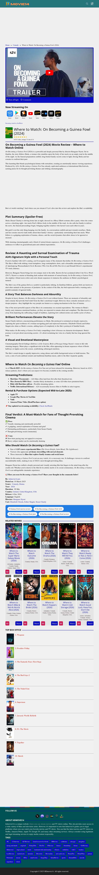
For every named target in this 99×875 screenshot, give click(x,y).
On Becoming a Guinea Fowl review (55, 514)
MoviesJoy (49, 854)
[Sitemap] (61, 816)
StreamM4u (72, 858)
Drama (21, 484)
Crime (14, 613)
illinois (57, 850)
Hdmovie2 (10, 850)
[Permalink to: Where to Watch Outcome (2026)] (31, 535)
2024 (13, 486)
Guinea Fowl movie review (21, 509)
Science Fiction (29, 613)
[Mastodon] (42, 816)
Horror (63, 563)
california (64, 841)
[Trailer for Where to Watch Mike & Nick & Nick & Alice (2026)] (7, 623)
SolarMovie (54, 858)
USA (35, 491)
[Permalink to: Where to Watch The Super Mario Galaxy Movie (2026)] (13, 535)
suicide (82, 858)
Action (64, 562)
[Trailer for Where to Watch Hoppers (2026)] (43, 623)
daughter (82, 841)
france (58, 845)
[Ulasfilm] (57, 816)
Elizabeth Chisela (16, 502)
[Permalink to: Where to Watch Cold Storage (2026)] (67, 587)
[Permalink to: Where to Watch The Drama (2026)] (49, 535)
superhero (10, 862)
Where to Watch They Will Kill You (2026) (67, 554)
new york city (60, 854)
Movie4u (39, 854)
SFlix (25, 858)
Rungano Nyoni (19, 499)
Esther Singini (29, 502)
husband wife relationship (42, 850)
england (23, 845)
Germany (85, 619)
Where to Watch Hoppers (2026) (49, 605)
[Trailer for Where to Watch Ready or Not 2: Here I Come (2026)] (79, 572)
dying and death (12, 845)
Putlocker (10, 858)
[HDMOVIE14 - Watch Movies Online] (17, 3)
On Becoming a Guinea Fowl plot (23, 514)
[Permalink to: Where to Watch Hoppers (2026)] (49, 587)
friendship (67, 845)
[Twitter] (37, 816)
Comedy (15, 484)
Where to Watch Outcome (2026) (31, 554)
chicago (72, 841)
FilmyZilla (32, 845)
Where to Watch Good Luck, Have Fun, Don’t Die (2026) (85, 607)
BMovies (55, 841)
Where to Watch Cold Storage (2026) (67, 605)
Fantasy (10, 568)
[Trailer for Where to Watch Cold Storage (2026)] (61, 623)
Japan (14, 568)
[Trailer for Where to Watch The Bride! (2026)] (25, 623)
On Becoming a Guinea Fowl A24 (49, 509)
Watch (18, 572)
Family (16, 566)
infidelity (66, 850)
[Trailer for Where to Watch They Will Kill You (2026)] (61, 572)
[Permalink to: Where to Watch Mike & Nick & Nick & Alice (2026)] (13, 587)
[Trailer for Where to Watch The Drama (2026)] (43, 572)
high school (21, 850)
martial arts (21, 854)
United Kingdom (26, 491)
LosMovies (10, 854)
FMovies (50, 845)
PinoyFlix (71, 854)
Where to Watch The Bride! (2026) (31, 605)
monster (30, 854)
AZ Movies (26, 841)
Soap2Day (44, 858)
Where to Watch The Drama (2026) (49, 553)
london (81, 850)
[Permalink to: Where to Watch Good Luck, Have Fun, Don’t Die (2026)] (85, 587)
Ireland (16, 491)
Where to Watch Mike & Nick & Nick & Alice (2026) (14, 606)
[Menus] (92, 3)
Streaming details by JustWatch (14, 123)
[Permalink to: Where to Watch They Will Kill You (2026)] (67, 535)
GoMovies (84, 845)
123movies (15, 841)
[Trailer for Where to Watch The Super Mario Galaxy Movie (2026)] (7, 572)
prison (90, 854)
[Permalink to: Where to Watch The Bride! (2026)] (31, 587)
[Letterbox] (52, 816)
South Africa (69, 563)
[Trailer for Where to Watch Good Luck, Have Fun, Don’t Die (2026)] (79, 623)
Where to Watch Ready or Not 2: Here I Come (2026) (85, 554)
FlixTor (41, 845)
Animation (17, 564)
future (76, 845)
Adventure (10, 564)
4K (8, 841)
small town (33, 858)
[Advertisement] (49, 26)
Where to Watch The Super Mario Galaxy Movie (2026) (14, 556)
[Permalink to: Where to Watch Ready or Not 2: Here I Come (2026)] (85, 535)
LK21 (74, 850)
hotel (29, 850)
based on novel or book (40, 841)
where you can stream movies (40, 824)
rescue (18, 858)
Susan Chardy (41, 502)
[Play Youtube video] (49, 72)
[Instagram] (47, 816)
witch (18, 862)
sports (64, 858)
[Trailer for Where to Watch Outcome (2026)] (25, 572)
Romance (52, 559)
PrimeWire (81, 854)
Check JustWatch (45, 406)
